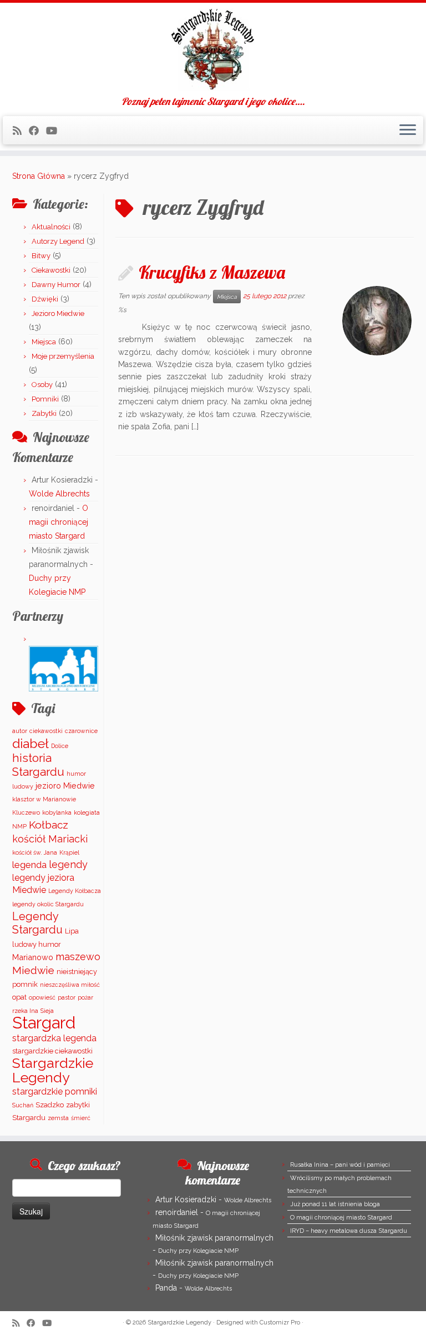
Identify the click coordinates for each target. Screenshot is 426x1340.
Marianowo (32, 957)
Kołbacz (48, 825)
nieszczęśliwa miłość (70, 984)
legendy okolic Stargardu (48, 904)
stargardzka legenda (54, 1038)
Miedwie (33, 970)
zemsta (58, 1118)
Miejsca (44, 342)
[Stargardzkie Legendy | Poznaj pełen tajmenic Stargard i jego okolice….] (213, 49)
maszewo (77, 956)
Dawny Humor (56, 284)
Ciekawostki (51, 270)
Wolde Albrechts (59, 493)
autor (19, 730)
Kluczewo (26, 812)
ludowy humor (36, 944)
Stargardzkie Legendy (52, 1070)
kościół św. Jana (34, 852)
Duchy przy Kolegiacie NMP (198, 1250)
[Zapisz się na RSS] (21, 131)
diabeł (30, 743)
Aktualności (51, 227)
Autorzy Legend (58, 241)
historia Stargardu (38, 764)
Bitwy (41, 256)
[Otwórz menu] (407, 130)
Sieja (47, 1010)
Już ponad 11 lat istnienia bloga (335, 1204)
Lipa (72, 931)
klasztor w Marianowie (44, 799)
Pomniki (45, 399)
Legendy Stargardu (37, 923)
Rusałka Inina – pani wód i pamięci (340, 1164)
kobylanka (57, 812)
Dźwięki (45, 299)
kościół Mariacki (50, 839)
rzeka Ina (25, 1010)
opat (19, 997)
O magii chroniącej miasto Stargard (58, 522)
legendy (68, 864)
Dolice (59, 745)
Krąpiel (69, 852)
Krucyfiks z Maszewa (212, 272)
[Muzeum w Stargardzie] (63, 668)
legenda (29, 864)
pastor (66, 997)
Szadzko (50, 1105)
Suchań (22, 1105)
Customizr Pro (280, 1322)
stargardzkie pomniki (54, 1091)
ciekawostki (46, 730)
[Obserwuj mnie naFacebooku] (37, 131)
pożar (85, 997)
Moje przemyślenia (63, 356)
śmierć (80, 1118)
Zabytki (44, 413)
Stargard (43, 1022)
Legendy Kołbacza (74, 890)
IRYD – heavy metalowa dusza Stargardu (348, 1230)
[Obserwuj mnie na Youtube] (55, 131)
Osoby (42, 384)
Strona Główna (38, 176)
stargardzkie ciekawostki (52, 1051)
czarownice (81, 730)
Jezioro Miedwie (58, 313)
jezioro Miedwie (65, 785)
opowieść (42, 997)
